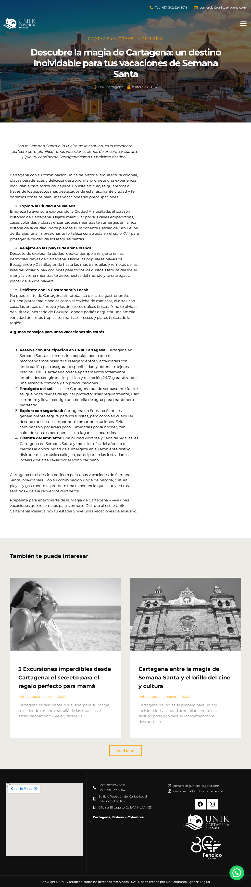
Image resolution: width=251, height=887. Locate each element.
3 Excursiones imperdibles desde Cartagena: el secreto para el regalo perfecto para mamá (64, 677)
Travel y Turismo (141, 38)
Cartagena (102, 38)
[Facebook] (200, 804)
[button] (243, 23)
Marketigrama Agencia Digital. (188, 882)
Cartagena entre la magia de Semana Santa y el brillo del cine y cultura (184, 677)
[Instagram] (212, 804)
